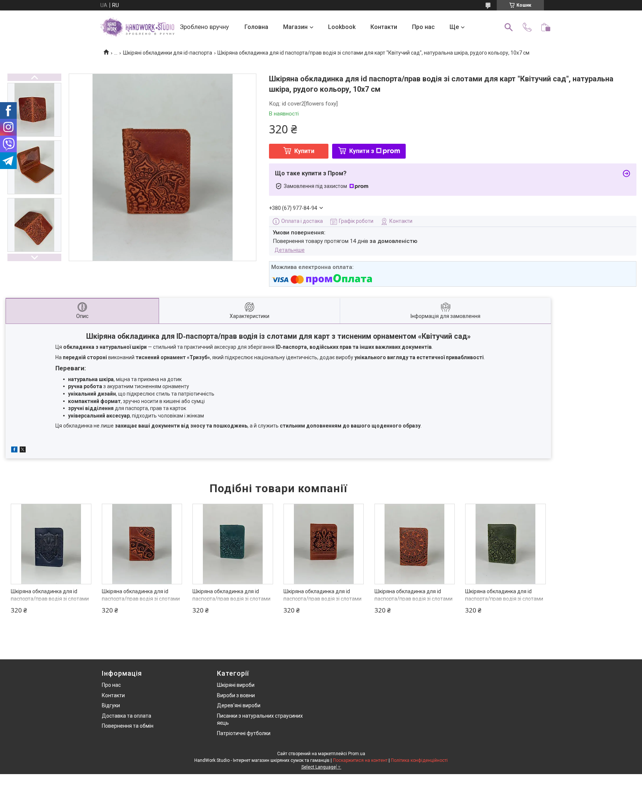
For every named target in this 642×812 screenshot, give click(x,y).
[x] (23, 451)
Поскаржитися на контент (360, 760)
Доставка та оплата (126, 716)
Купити (304, 151)
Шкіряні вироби (235, 685)
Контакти (383, 26)
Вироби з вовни (236, 695)
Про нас (423, 26)
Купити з (361, 151)
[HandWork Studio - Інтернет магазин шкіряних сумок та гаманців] (137, 27)
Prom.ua (356, 753)
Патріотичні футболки (243, 733)
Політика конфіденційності (419, 760)
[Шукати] (508, 27)
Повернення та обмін (127, 726)
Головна (256, 26)
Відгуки (111, 705)
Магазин (295, 26)
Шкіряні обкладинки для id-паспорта (167, 53)
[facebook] (14, 451)
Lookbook (342, 26)
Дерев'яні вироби (238, 705)
